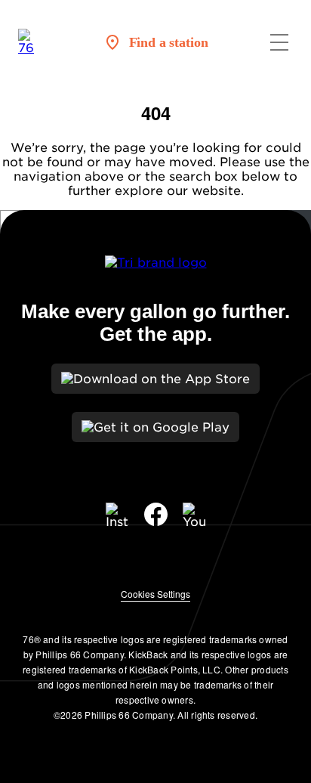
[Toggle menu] (279, 42)
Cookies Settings (155, 593)
